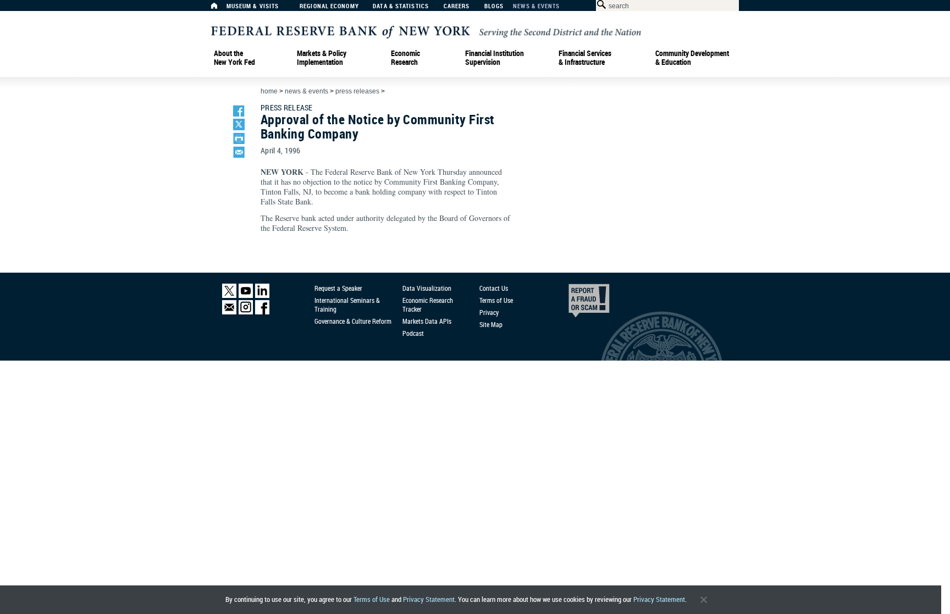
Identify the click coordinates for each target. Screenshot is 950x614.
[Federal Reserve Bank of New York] (426, 31)
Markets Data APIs (426, 321)
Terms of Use (372, 599)
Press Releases (357, 91)
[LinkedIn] (262, 295)
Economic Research (405, 58)
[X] (229, 295)
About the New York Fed (234, 58)
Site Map (490, 324)
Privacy (489, 312)
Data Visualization (426, 288)
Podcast (413, 333)
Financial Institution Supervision (494, 58)
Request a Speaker (338, 288)
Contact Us (493, 288)
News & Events (536, 6)
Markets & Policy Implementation (321, 58)
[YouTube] (246, 295)
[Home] (220, 8)
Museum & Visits (253, 6)
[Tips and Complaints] (573, 303)
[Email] (229, 312)
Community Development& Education (692, 58)
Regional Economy (329, 6)
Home (269, 91)
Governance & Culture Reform (352, 321)
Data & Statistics (401, 6)
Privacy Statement (429, 599)
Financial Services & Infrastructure (585, 58)
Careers (457, 6)
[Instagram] (246, 312)
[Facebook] (262, 312)
